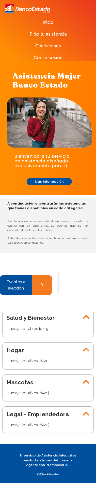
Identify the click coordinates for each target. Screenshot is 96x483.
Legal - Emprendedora (37, 414)
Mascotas (19, 382)
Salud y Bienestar (30, 317)
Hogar (15, 350)
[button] (48, 317)
